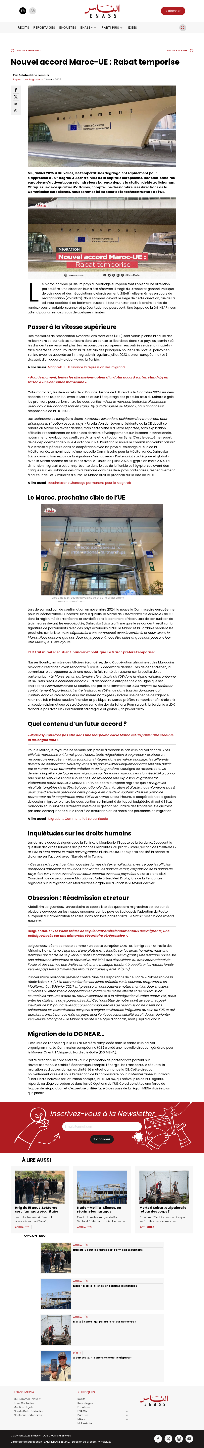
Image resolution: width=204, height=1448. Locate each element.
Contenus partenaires (28, 1415)
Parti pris (110, 27)
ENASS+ (86, 27)
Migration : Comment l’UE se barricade (79, 818)
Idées (132, 27)
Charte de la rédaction (29, 1411)
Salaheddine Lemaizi (34, 75)
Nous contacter (24, 1403)
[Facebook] (16, 90)
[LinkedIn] (16, 103)
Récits (23, 27)
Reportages (44, 27)
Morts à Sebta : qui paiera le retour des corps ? (162, 1209)
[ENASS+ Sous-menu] (95, 27)
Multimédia (84, 1423)
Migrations (36, 79)
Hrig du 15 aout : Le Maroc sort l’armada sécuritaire (37, 1209)
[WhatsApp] (16, 110)
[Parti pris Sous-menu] (121, 27)
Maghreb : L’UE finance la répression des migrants (87, 367)
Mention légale (23, 1407)
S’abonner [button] (173, 11)
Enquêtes (67, 27)
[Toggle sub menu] (126, 1411)
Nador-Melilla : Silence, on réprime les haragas (99, 1209)
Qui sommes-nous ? (27, 1399)
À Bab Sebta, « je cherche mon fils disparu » (102, 1357)
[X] (16, 96)
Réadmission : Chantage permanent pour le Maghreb (89, 482)
